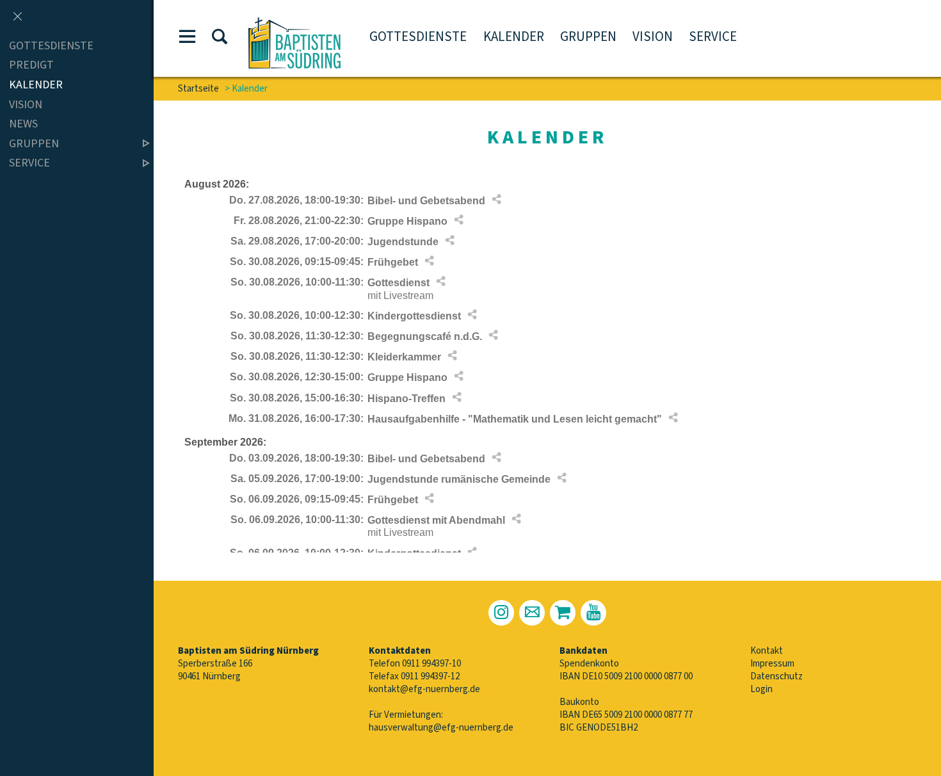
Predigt (31, 65)
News (23, 124)
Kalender (513, 36)
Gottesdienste (418, 36)
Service (713, 36)
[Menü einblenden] (187, 39)
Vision (652, 36)
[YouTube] (593, 613)
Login (761, 689)
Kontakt (766, 651)
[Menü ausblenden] (17, 17)
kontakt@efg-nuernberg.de (424, 689)
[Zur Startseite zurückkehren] (294, 23)
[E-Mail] (532, 613)
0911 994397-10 (431, 663)
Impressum (772, 663)
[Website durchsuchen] (219, 39)
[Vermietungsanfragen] (562, 613)
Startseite (198, 88)
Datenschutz (776, 676)
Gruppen (588, 36)
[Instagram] (501, 613)
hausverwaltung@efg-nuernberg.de (441, 727)
